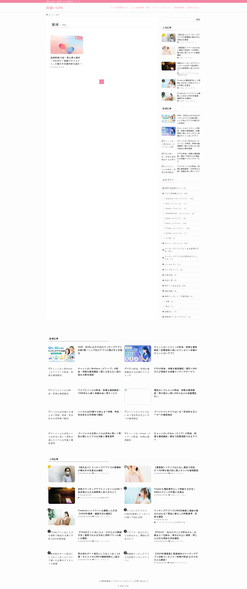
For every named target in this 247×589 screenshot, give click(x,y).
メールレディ (173, 264)
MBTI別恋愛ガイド (175, 188)
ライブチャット (174, 269)
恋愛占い (171, 311)
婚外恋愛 (171, 291)
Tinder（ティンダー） (178, 228)
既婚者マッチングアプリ (178, 316)
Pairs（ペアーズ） (176, 223)
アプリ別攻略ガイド (176, 193)
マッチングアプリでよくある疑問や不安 (182, 249)
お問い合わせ (140, 581)
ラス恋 (170, 238)
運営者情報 (106, 581)
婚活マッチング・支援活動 (179, 296)
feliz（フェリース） (176, 203)
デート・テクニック (176, 243)
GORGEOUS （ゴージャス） (180, 213)
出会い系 (171, 280)
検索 (198, 19)
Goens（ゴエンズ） (176, 208)
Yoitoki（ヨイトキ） (176, 233)
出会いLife (54, 7)
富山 (169, 306)
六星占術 (171, 275)
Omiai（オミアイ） (176, 218)
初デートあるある (175, 285)
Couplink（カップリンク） (180, 198)
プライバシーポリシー (122, 581)
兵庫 (169, 301)
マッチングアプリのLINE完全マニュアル (181, 257)
